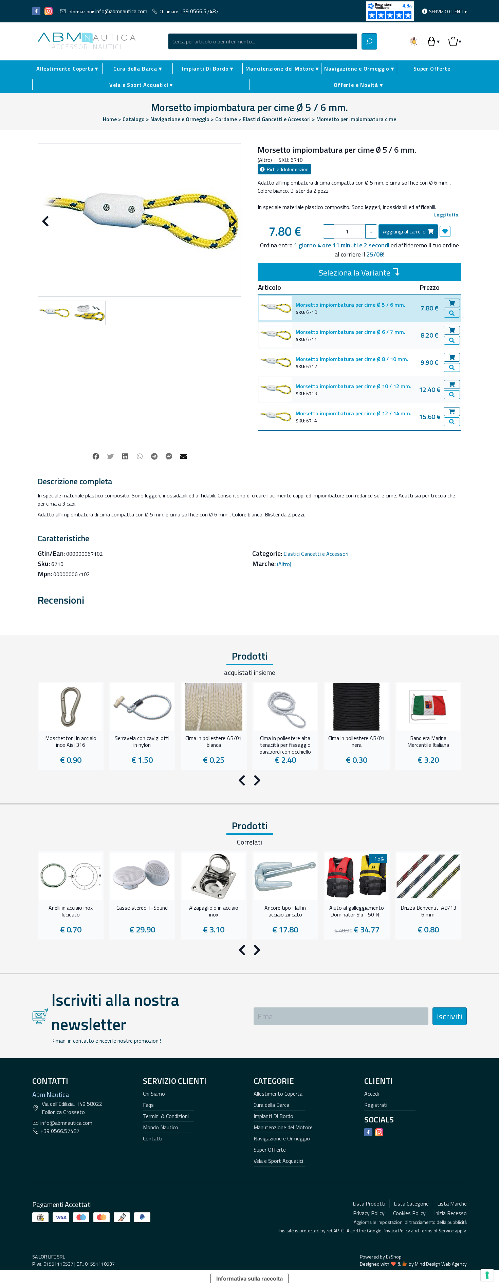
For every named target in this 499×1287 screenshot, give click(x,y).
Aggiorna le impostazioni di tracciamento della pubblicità (410, 1222)
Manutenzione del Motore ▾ (281, 68)
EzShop (394, 1256)
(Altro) (284, 564)
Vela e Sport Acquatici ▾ (141, 85)
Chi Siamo (154, 1094)
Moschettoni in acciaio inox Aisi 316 (70, 742)
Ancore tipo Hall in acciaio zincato (285, 911)
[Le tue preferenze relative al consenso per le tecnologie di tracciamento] (487, 1275)
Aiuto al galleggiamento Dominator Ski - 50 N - (356, 911)
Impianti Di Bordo (273, 1116)
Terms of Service (437, 1230)
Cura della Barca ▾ (137, 68)
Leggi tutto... (447, 214)
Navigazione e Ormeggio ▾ (359, 68)
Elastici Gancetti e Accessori (315, 554)
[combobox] (262, 41)
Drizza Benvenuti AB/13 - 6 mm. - (428, 911)
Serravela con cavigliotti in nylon (142, 742)
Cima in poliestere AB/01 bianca (213, 742)
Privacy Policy (396, 1230)
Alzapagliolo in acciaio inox (213, 911)
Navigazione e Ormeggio (282, 1138)
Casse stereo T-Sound (142, 908)
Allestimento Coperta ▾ (67, 68)
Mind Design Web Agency (441, 1263)
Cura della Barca (271, 1105)
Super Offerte (431, 68)
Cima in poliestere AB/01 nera (356, 742)
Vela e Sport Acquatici (278, 1161)
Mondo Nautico (160, 1127)
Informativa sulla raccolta (249, 1278)
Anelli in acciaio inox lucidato (71, 911)
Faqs (148, 1105)
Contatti (152, 1138)
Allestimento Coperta (278, 1094)
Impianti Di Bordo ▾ (207, 68)
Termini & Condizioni (166, 1116)
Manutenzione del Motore (283, 1127)
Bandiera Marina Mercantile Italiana (428, 742)
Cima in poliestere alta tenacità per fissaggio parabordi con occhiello (285, 744)
